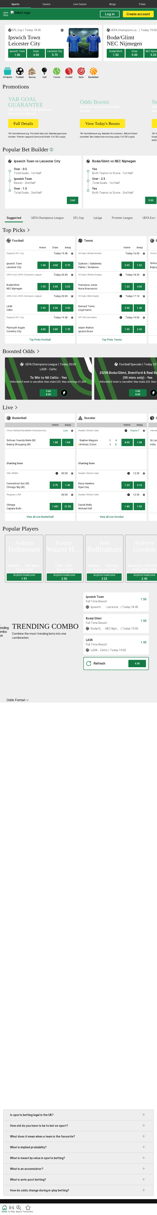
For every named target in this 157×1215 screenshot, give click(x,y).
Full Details (23, 123)
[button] (17, 53)
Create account (138, 14)
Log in (109, 14)
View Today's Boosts (102, 123)
